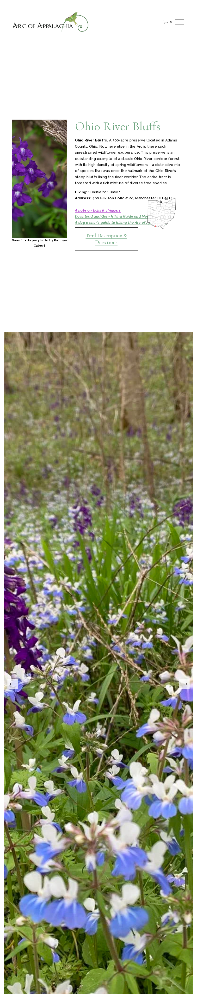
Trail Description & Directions (106, 239)
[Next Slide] (184, 684)
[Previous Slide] (12, 684)
